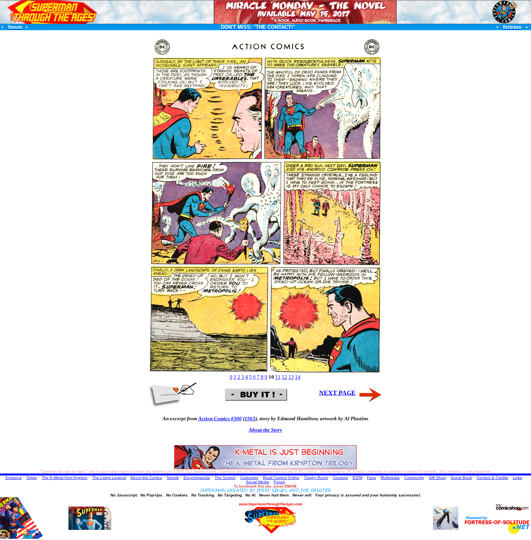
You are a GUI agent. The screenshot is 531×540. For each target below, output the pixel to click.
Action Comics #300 (220, 418)
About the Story (265, 430)
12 (284, 377)
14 (297, 377)
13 (291, 377)
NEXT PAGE (337, 392)
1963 (250, 418)
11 (278, 377)
